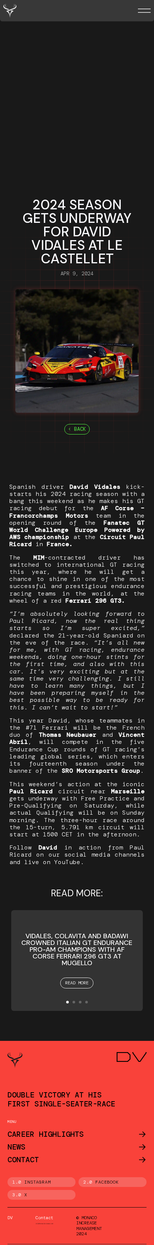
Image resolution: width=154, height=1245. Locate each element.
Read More (77, 983)
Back (80, 428)
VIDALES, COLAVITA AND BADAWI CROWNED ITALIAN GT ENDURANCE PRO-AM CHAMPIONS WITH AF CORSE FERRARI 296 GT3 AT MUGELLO (76, 949)
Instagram (37, 1182)
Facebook (107, 1182)
